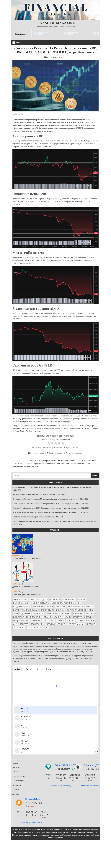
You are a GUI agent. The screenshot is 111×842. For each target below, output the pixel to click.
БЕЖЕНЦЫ (55, 599)
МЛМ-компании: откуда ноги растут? (27, 558)
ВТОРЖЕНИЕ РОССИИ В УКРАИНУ (66, 603)
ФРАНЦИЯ (60, 624)
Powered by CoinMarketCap (61, 785)
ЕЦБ (91, 610)
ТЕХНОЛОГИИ (37, 624)
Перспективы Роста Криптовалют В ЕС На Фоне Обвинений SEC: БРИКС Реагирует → (64, 461)
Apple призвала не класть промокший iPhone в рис (33, 517)
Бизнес (15, 772)
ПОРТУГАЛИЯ (48, 621)
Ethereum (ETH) (93, 765)
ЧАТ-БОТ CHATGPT (76, 624)
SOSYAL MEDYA (20, 599)
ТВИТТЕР (24, 624)
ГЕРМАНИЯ (38, 607)
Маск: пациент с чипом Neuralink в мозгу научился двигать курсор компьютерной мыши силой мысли (54, 521)
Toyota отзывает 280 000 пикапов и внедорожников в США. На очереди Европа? (45, 504)
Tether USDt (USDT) (66, 765)
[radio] (48, 444)
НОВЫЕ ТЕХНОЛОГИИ (82, 617)
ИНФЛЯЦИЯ (78, 614)
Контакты (16, 790)
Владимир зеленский (21, 607)
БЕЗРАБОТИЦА (69, 599)
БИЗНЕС (82, 599)
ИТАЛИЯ (57, 617)
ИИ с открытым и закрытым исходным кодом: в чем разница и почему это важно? (45, 512)
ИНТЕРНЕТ (66, 614)
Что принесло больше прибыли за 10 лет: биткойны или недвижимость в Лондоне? (45, 499)
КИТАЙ (67, 617)
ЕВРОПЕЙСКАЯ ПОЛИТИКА (25, 610)
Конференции (18, 781)
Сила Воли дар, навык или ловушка (26, 594)
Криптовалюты (18, 776)
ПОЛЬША (36, 621)
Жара (15, 614)
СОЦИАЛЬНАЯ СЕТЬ (85, 621)
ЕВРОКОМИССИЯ (75, 607)
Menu (18, 42)
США (15, 624)
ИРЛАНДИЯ (91, 614)
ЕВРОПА (89, 607)
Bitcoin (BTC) (32, 799)
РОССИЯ (70, 621)
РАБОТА (60, 621)
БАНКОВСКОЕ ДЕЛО (39, 599)
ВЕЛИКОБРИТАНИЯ (21, 603)
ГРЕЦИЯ (49, 607)
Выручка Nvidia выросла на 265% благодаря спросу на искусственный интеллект (45, 508)
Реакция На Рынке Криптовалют (69, 453)
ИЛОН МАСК (38, 614)
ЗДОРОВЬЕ (25, 614)
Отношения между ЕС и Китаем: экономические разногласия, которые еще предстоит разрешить (51, 487)
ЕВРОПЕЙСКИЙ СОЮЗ (76, 610)
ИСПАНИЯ (47, 617)
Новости (42, 453)
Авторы (15, 794)
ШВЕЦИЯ (91, 624)
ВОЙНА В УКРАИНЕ (41, 603)
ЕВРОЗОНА (60, 607)
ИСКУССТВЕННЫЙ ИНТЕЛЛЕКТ (26, 617)
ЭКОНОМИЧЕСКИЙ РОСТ (38, 628)
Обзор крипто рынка (21, 621)
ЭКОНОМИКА (19, 628)
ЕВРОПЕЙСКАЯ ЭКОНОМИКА (51, 610)
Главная (15, 763)
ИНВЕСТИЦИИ (52, 614)
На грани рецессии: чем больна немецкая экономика (33, 495)
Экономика (16, 785)
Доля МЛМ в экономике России (25, 587)
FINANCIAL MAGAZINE (55, 22)
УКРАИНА (50, 624)
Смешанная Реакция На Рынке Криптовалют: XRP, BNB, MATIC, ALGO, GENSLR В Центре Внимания (55, 50)
